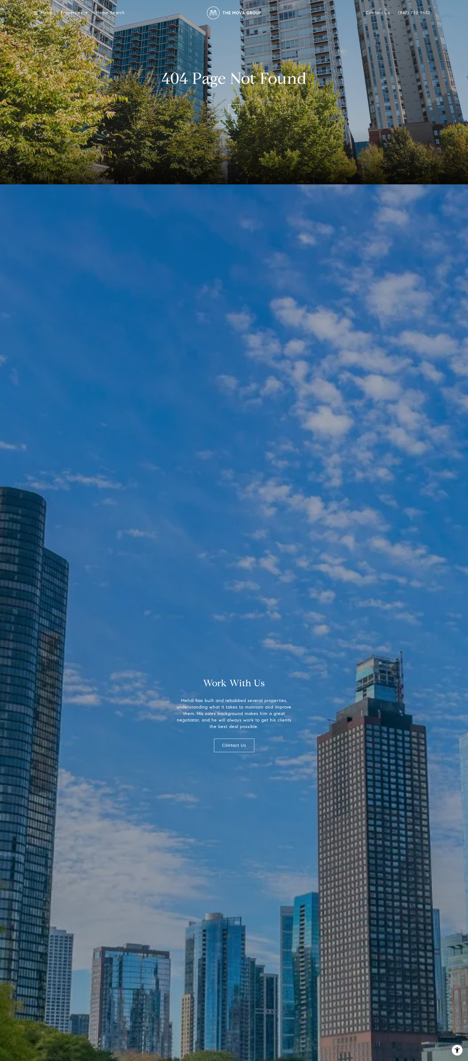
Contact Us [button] (234, 745)
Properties (72, 13)
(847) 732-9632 (414, 13)
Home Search (110, 13)
